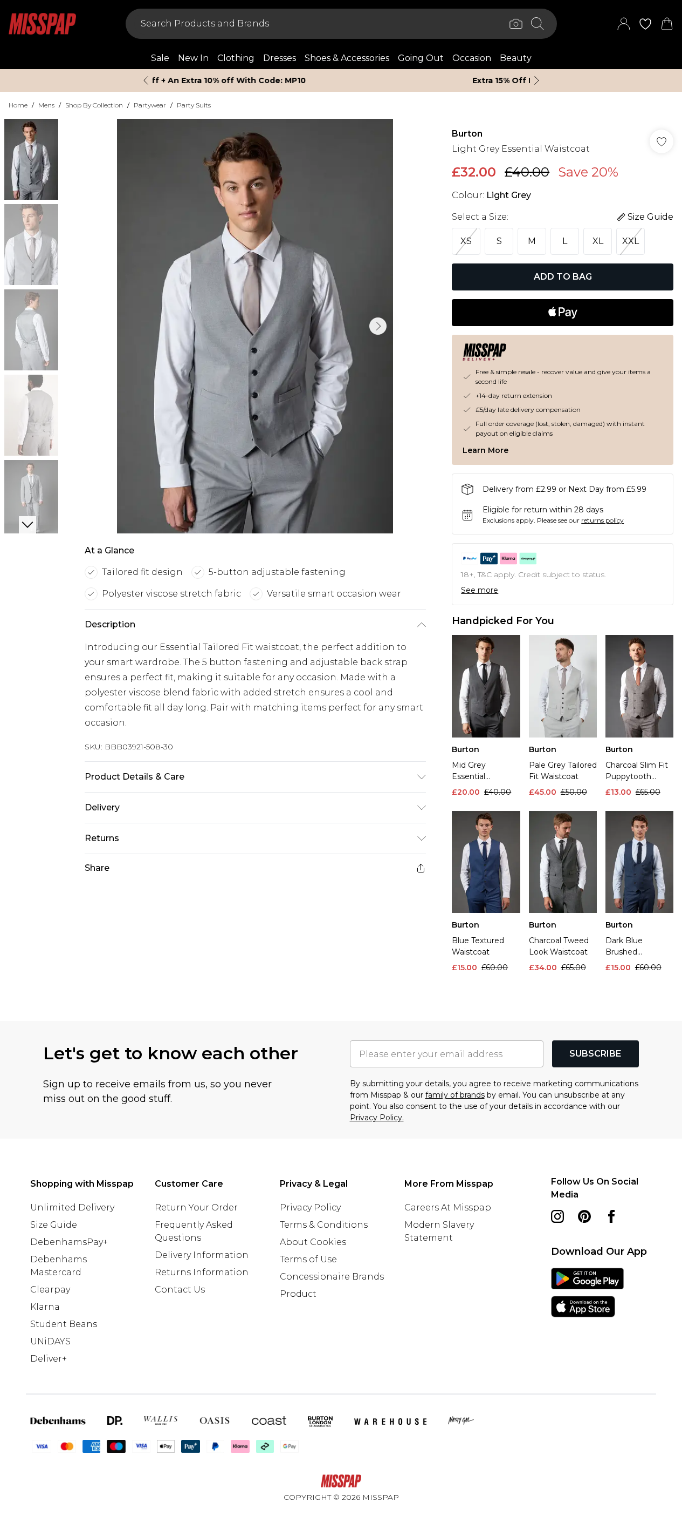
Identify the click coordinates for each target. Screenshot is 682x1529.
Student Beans (63, 1324)
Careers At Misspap (447, 1207)
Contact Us (180, 1289)
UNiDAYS (50, 1341)
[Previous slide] (146, 80)
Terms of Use (308, 1259)
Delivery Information (202, 1255)
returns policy (602, 520)
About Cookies (313, 1242)
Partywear (150, 105)
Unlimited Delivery (72, 1207)
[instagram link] (557, 1216)
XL (598, 241)
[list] (255, 326)
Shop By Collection (94, 105)
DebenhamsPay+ (69, 1242)
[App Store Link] (587, 1292)
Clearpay (50, 1289)
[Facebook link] (611, 1216)
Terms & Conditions (324, 1225)
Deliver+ (48, 1359)
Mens (46, 105)
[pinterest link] (584, 1216)
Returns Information (202, 1272)
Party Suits (194, 105)
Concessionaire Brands (332, 1276)
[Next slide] (536, 80)
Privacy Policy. (377, 1117)
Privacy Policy (310, 1207)
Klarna (45, 1307)
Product (298, 1294)
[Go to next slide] (378, 326)
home (18, 105)
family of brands (455, 1095)
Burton (467, 133)
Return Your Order (196, 1207)
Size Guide (53, 1225)
